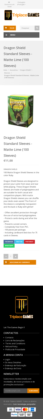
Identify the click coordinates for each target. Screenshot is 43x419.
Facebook (9, 242)
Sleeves (7, 73)
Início (5, 70)
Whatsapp (9, 246)
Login (7, 359)
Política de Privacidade (15, 349)
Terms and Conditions (15, 343)
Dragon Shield (25, 70)
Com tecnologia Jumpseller (24, 404)
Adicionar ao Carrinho (20, 262)
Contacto (9, 337)
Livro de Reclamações (14, 340)
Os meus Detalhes (13, 362)
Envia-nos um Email (9, 5)
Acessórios (14, 70)
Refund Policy (11, 346)
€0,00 (12, 28)
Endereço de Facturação (15, 365)
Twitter (19, 242)
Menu (12, 35)
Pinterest (29, 242)
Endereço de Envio (13, 368)
